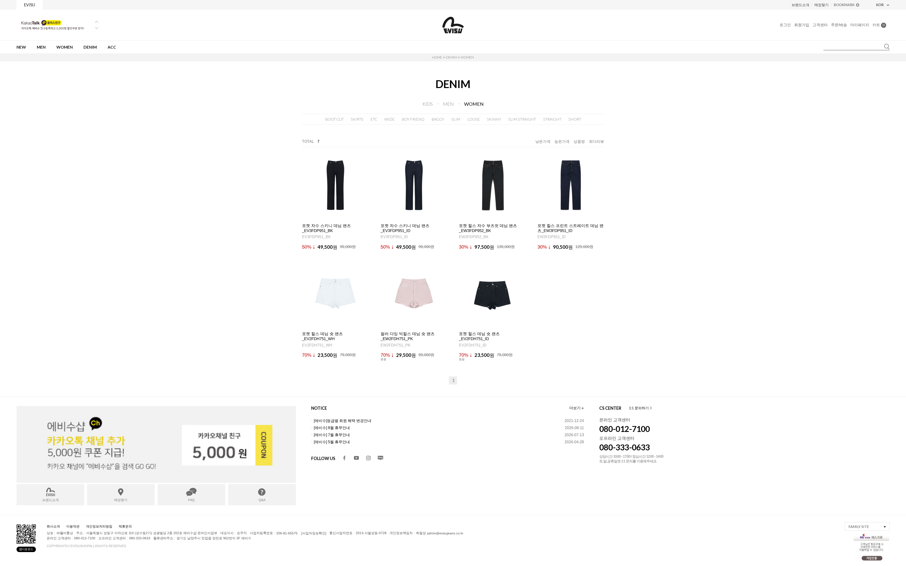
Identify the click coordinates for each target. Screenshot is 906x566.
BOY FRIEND (413, 119)
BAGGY (438, 119)
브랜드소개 (800, 5)
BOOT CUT (334, 119)
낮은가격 (542, 141)
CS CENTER (610, 408)
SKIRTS (357, 119)
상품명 (579, 141)
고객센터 (820, 25)
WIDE (389, 119)
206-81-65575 (287, 533)
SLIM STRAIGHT (522, 119)
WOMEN (467, 57)
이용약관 (73, 526)
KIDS (428, 104)
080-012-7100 (624, 429)
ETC (373, 119)
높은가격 (562, 141)
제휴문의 (125, 526)
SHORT (574, 119)
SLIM (455, 119)
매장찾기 (821, 5)
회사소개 (53, 526)
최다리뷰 (596, 141)
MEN (448, 104)
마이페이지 (859, 25)
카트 (878, 25)
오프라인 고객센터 (616, 438)
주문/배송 (839, 25)
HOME (437, 57)
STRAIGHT (552, 119)
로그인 (785, 25)
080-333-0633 (624, 447)
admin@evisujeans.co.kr (445, 533)
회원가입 (801, 25)
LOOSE (473, 119)
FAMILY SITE (858, 526)
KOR (880, 5)
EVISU (29, 4)
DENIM (451, 57)
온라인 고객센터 (614, 420)
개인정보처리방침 (99, 526)
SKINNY (494, 119)
